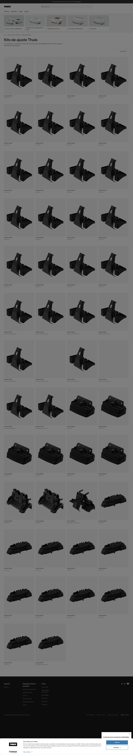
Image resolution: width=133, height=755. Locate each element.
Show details (26, 752)
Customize (116, 747)
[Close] (129, 734)
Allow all (117, 742)
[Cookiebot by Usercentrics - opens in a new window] (13, 752)
